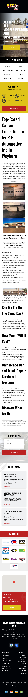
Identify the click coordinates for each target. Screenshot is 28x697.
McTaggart (7, 74)
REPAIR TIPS (6, 663)
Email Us (23, 673)
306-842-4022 (13, 302)
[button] (14, 582)
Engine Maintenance (16, 425)
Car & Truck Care (10, 421)
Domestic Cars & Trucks (20, 421)
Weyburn (7, 66)
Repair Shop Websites (19, 682)
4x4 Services (5, 420)
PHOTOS (4, 658)
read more (7, 486)
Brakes (3, 421)
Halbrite (20, 66)
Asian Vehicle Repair (18, 420)
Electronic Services (15, 423)
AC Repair (10, 420)
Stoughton (7, 78)
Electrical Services (6, 423)
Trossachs (20, 78)
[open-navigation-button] (3, 6)
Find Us (12, 607)
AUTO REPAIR (6, 661)
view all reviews (14, 452)
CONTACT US (6, 666)
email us (10, 402)
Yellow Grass (20, 70)
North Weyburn (8, 70)
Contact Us (12, 47)
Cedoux (20, 74)
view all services (14, 108)
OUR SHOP (5, 655)
